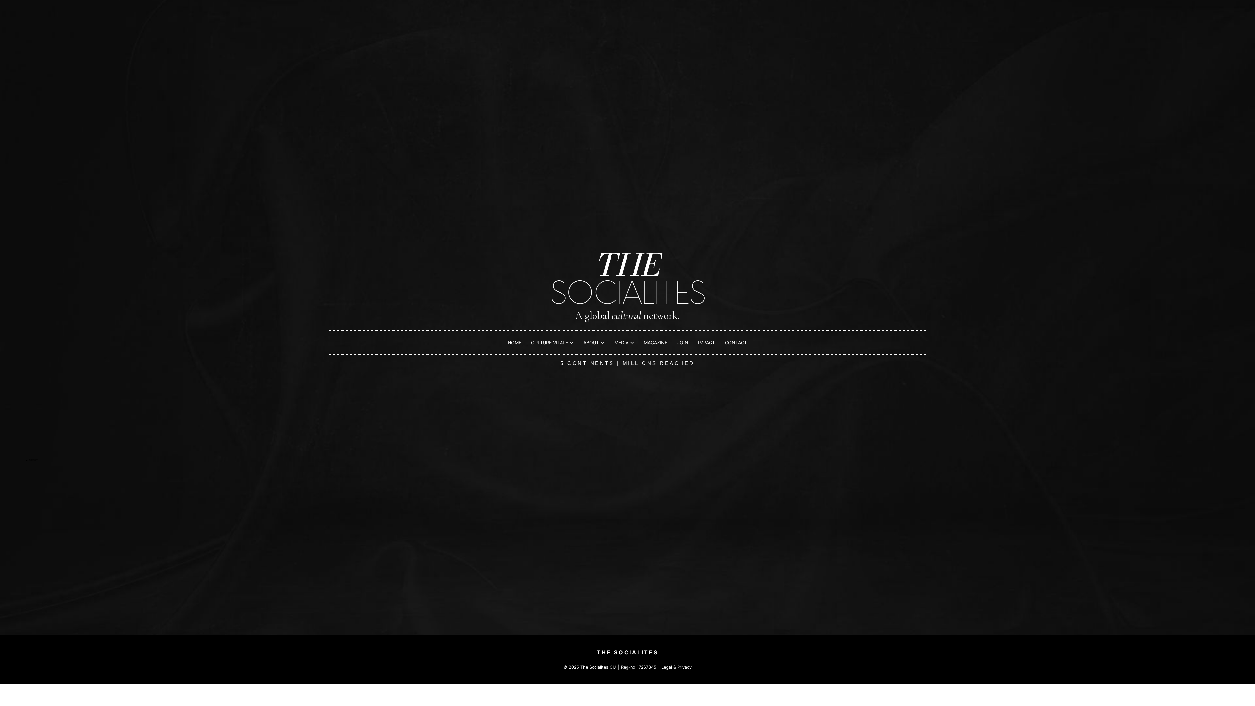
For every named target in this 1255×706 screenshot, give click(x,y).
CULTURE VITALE (549, 342)
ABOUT (591, 342)
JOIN (682, 342)
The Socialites (627, 652)
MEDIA (621, 342)
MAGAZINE (655, 342)
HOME (514, 342)
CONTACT (736, 342)
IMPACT (706, 342)
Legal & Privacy (676, 667)
